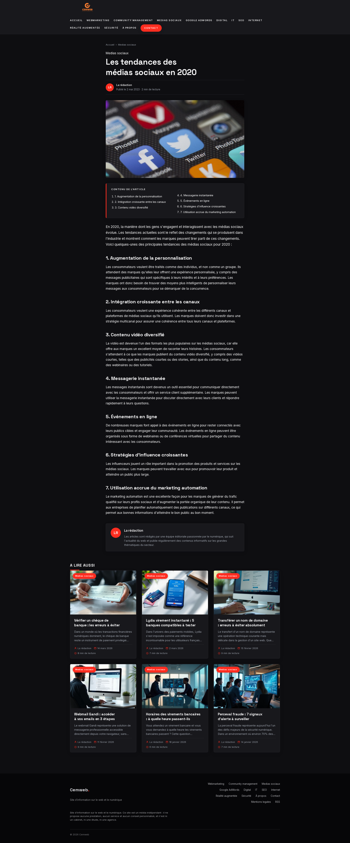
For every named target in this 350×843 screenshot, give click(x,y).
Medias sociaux (169, 20)
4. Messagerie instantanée (196, 195)
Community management (133, 20)
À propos (129, 27)
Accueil (76, 20)
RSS (277, 801)
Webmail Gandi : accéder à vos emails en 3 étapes (94, 716)
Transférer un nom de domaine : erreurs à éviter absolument (243, 622)
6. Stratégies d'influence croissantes (203, 206)
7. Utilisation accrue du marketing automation (208, 212)
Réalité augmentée (85, 27)
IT (233, 20)
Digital (222, 20)
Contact (151, 28)
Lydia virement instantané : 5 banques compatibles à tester (171, 622)
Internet (255, 20)
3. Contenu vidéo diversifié (131, 207)
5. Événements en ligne (194, 200)
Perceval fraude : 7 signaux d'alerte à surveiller (240, 716)
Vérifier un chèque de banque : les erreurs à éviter (97, 622)
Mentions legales (261, 801)
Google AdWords (199, 20)
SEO (241, 20)
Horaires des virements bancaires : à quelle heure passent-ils (173, 716)
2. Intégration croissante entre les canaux (140, 201)
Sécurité (111, 27)
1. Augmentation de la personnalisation (138, 196)
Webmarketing (98, 20)
